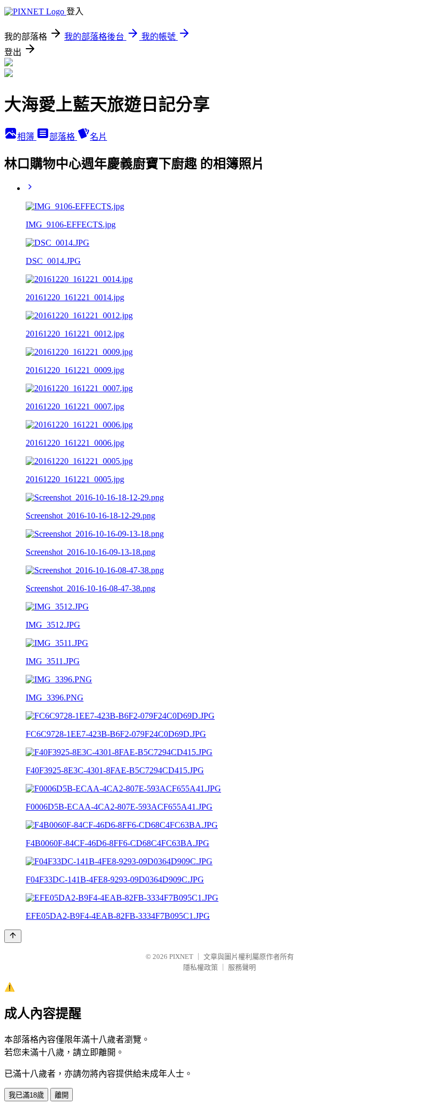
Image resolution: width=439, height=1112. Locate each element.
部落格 (63, 136)
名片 (98, 136)
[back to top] (12, 936)
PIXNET (181, 957)
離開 (62, 1095)
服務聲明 (242, 967)
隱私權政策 (200, 967)
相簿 (26, 136)
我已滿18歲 (26, 1095)
